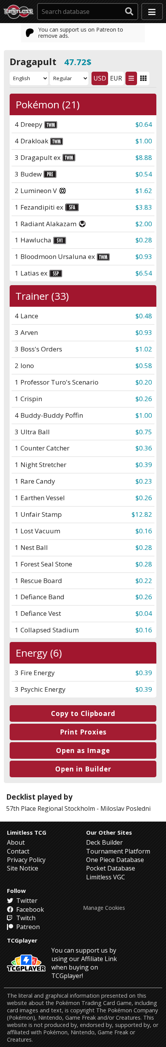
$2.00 (144, 223)
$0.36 (144, 448)
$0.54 (144, 174)
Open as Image (83, 750)
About (16, 842)
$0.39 (144, 464)
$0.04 (144, 613)
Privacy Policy (26, 859)
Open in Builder (83, 769)
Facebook (29, 909)
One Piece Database (115, 859)
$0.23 (144, 481)
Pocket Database (110, 868)
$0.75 (144, 431)
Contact (18, 851)
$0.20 (144, 382)
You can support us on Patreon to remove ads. (80, 32)
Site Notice (22, 868)
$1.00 (144, 140)
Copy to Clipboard (83, 713)
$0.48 (144, 315)
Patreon (27, 927)
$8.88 (144, 157)
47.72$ (77, 61)
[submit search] (129, 11)
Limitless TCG (26, 832)
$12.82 (142, 514)
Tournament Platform (118, 851)
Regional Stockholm (66, 808)
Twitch (25, 918)
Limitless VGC (105, 877)
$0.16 (144, 530)
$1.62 (144, 190)
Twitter (26, 900)
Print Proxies (83, 732)
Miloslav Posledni (125, 808)
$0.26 (144, 398)
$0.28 (144, 239)
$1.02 (144, 349)
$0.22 (144, 580)
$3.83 (144, 207)
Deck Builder (104, 842)
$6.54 (144, 273)
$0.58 (144, 365)
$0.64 (144, 124)
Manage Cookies (104, 908)
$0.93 (144, 256)
